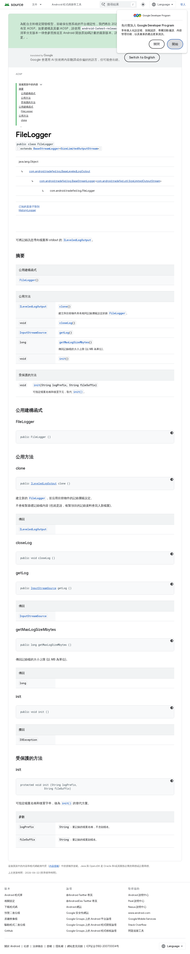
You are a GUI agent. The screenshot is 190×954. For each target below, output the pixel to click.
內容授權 (54, 866)
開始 (175, 44)
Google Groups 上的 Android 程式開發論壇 (91, 924)
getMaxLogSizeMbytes (74, 342)
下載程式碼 (10, 907)
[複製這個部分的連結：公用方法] (37, 457)
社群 (26, 946)
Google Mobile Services (142, 918)
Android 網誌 (74, 907)
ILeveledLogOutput (77, 240)
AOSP (19, 74)
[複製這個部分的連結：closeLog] (35, 543)
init (62, 358)
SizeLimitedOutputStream (79, 148)
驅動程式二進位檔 (14, 924)
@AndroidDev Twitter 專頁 (81, 901)
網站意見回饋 (75, 946)
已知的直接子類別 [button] (29, 208)
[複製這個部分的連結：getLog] (32, 573)
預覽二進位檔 (12, 913)
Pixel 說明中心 (136, 901)
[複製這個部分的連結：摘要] (28, 256)
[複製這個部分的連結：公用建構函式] (46, 410)
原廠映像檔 (10, 918)
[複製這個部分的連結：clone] (29, 468)
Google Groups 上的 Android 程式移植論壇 (91, 930)
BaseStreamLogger (46, 148)
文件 (34, 4)
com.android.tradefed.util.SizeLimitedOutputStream (128, 181)
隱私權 (59, 946)
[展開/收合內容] (41, 84)
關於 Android (12, 946)
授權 (49, 946)
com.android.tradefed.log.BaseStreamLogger (67, 181)
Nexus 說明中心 (137, 907)
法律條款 (38, 946)
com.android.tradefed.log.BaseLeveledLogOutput (59, 171)
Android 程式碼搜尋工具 (66, 4)
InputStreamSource (33, 332)
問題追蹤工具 (136, 930)
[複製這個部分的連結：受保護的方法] (46, 758)
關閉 (157, 44)
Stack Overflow (137, 924)
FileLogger (27, 280)
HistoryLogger (27, 210)
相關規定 (9, 901)
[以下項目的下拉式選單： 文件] (42, 4)
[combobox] (118, 4)
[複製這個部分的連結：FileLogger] (38, 422)
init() (78, 392)
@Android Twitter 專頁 (79, 895)
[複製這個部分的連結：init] (25, 697)
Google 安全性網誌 (77, 913)
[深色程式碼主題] (172, 433)
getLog (64, 332)
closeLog (65, 323)
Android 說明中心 (138, 895)
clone (63, 306)
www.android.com (139, 913)
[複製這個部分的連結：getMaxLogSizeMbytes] (59, 630)
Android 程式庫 (13, 895)
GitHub (8, 930)
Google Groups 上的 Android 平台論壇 (88, 918)
